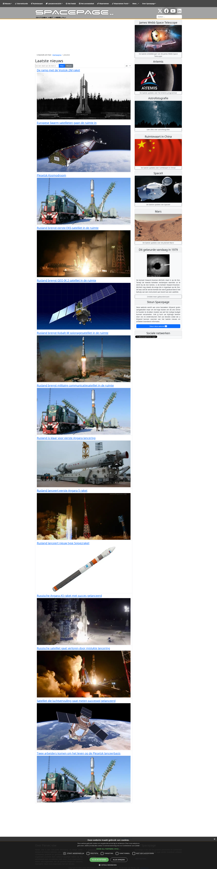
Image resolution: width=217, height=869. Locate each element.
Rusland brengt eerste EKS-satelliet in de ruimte (68, 228)
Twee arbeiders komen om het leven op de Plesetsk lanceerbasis (78, 753)
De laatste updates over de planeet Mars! (158, 243)
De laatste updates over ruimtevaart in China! (158, 168)
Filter (62, 66)
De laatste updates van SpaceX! (158, 204)
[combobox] (169, 17)
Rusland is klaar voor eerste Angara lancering (66, 438)
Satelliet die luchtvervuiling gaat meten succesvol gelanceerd (76, 701)
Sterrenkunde (22, 3)
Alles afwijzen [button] (119, 860)
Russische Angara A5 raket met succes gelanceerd (69, 596)
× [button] (214, 839)
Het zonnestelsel (87, 3)
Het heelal (71, 3)
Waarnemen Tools (121, 3)
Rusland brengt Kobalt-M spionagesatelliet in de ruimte (72, 333)
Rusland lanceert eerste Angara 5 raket (62, 490)
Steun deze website (157, 326)
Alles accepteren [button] (99, 860)
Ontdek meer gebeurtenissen (158, 297)
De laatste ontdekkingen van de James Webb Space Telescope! (158, 55)
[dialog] (108, 853)
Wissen (69, 66)
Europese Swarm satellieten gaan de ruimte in (67, 123)
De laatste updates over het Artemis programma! (158, 93)
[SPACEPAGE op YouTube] (173, 12)
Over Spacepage (148, 3)
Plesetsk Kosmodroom (51, 175)
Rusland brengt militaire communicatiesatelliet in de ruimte (75, 385)
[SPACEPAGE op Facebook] (166, 12)
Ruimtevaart (38, 3)
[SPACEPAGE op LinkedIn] (179, 12)
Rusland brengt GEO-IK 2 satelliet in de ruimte (66, 280)
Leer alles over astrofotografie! (158, 129)
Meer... (135, 3)
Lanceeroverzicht (54, 3)
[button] (108, 849)
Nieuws (7, 3)
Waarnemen (104, 3)
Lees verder (136, 846)
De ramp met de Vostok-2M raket (58, 70)
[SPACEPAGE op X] (160, 12)
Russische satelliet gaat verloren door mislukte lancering (73, 648)
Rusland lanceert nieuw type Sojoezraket (63, 543)
